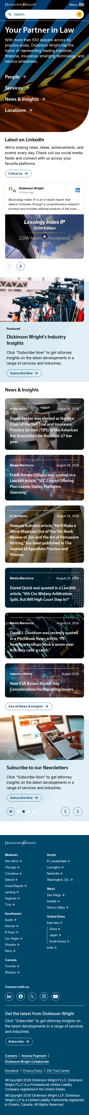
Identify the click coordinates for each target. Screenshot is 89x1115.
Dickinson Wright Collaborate (27, 1061)
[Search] (10, 14)
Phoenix (10, 944)
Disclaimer (12, 1070)
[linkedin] (9, 996)
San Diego (54, 895)
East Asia (53, 922)
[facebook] (21, 996)
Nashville (53, 873)
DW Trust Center (58, 1070)
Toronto (10, 966)
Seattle (52, 901)
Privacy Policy (32, 1070)
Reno (8, 951)
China (53, 929)
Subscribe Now (21, 373)
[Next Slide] (77, 811)
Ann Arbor (12, 861)
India (50, 947)
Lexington (53, 867)
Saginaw (11, 898)
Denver (10, 926)
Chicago (10, 867)
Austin (9, 920)
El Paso (10, 932)
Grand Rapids (14, 886)
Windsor (10, 972)
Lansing (10, 892)
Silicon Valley (56, 907)
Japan (53, 935)
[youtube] (55, 996)
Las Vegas (12, 938)
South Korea (57, 941)
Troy (8, 904)
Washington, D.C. (58, 879)
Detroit (9, 879)
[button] (18, 811)
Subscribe (16, 1041)
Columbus (11, 873)
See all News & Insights (25, 706)
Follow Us (15, 173)
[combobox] (44, 14)
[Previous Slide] (65, 811)
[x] (32, 996)
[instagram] (44, 996)
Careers (11, 1055)
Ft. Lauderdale (56, 861)
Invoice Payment (34, 1055)
